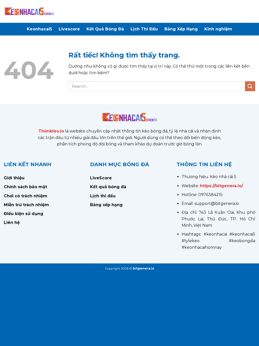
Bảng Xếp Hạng (181, 29)
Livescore (69, 29)
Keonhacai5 (39, 29)
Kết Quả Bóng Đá (105, 29)
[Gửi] (250, 86)
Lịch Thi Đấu (144, 29)
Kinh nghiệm (218, 29)
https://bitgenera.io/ (221, 185)
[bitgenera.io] (29, 11)
